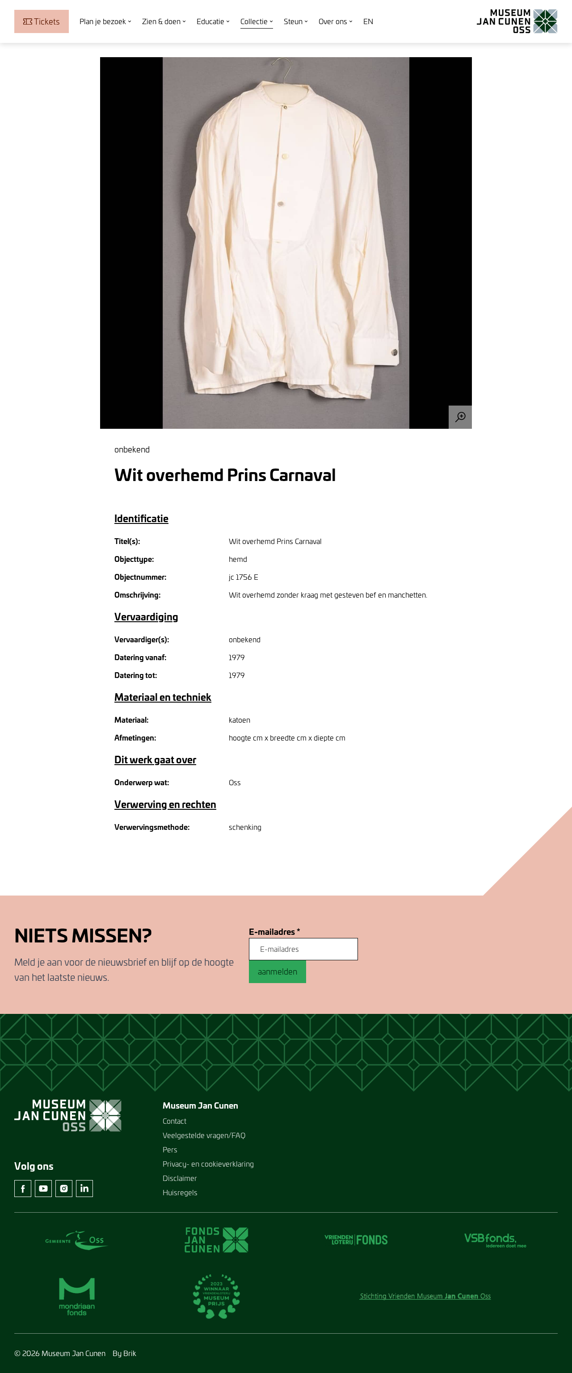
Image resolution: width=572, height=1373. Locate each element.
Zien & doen (161, 21)
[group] (286, 243)
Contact (174, 1121)
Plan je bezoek (103, 21)
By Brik (124, 1353)
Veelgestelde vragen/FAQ (204, 1135)
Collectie (254, 21)
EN (368, 21)
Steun (293, 21)
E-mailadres (274, 932)
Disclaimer (180, 1178)
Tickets (47, 21)
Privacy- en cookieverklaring (208, 1163)
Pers (170, 1149)
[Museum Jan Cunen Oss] (517, 21)
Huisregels (180, 1192)
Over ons (333, 21)
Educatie (210, 21)
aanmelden (277, 971)
